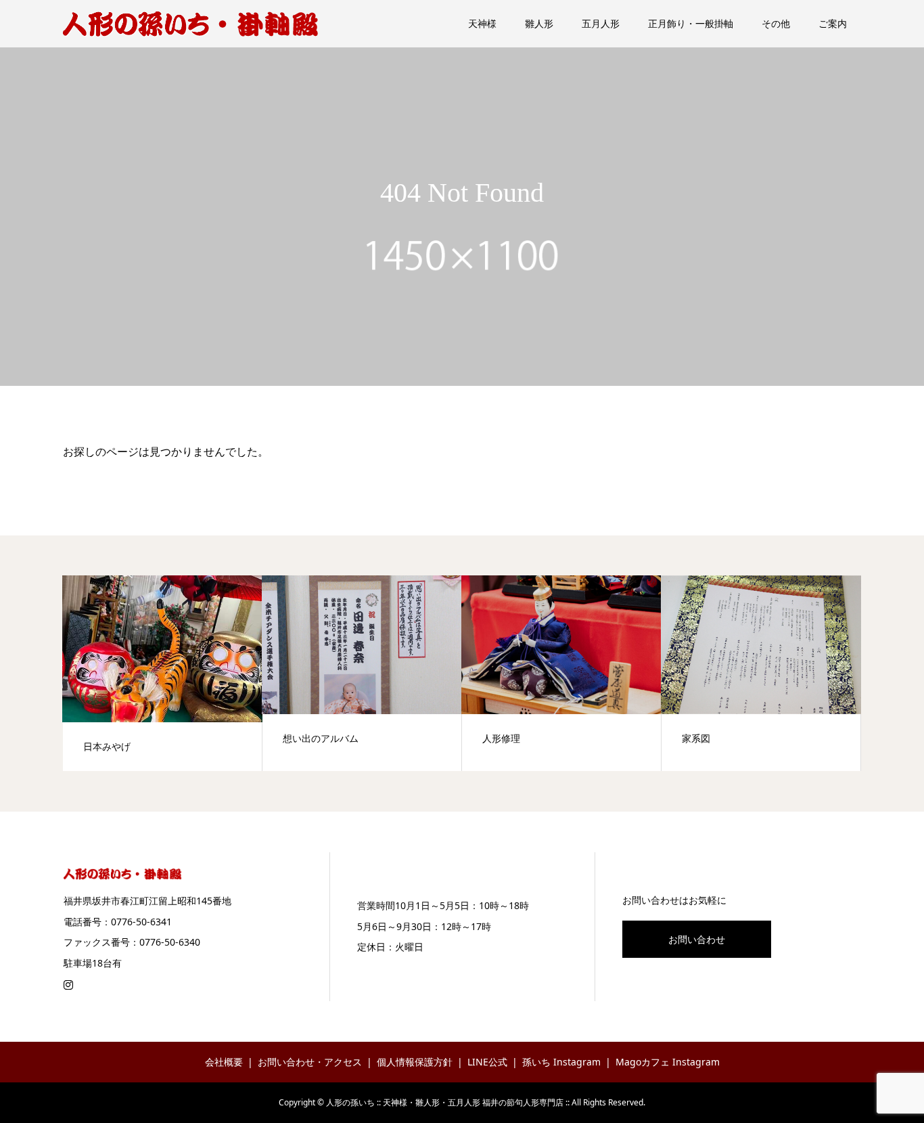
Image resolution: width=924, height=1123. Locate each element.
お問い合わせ (696, 939)
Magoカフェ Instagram (668, 1061)
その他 (776, 23)
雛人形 (539, 23)
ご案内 (832, 23)
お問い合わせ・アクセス (310, 1061)
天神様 (482, 23)
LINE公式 (487, 1061)
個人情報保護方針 (415, 1061)
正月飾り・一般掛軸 (690, 23)
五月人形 (601, 23)
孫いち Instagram (561, 1061)
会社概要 (224, 1061)
